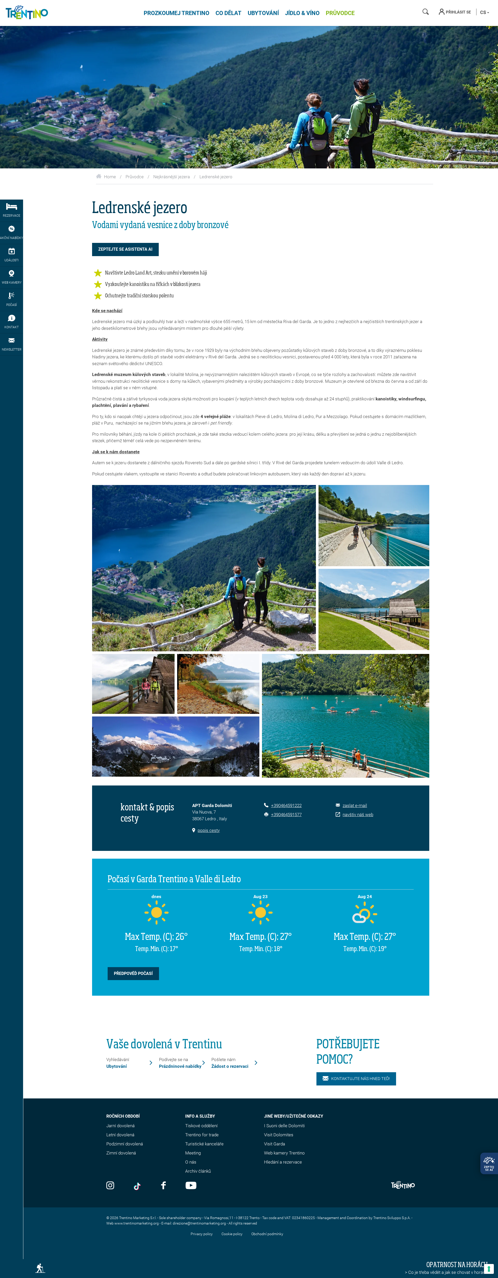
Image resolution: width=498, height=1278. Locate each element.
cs (483, 12)
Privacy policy (202, 1234)
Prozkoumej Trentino (176, 13)
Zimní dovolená (121, 1153)
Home (110, 176)
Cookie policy (232, 1234)
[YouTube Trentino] (191, 1186)
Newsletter (12, 349)
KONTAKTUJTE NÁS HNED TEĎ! (360, 1078)
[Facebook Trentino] (163, 1186)
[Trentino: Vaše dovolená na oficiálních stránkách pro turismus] (26, 13)
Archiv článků (198, 1171)
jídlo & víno (302, 13)
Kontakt (11, 327)
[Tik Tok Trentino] (138, 1186)
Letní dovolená (120, 1134)
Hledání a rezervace (283, 1162)
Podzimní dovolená (124, 1143)
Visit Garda (274, 1143)
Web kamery (12, 282)
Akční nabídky (11, 238)
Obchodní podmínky (267, 1234)
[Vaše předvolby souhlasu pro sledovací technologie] (489, 1269)
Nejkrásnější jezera (171, 176)
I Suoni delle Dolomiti (284, 1125)
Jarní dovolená (120, 1125)
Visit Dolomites (278, 1134)
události (11, 260)
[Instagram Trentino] (110, 1186)
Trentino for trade (202, 1134)
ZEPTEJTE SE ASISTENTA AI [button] (125, 249)
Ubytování (263, 13)
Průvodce (340, 13)
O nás (190, 1162)
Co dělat (228, 13)
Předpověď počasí (133, 973)
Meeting (193, 1153)
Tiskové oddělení (201, 1125)
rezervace (11, 215)
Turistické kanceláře (204, 1143)
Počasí (11, 305)
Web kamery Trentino (284, 1153)
